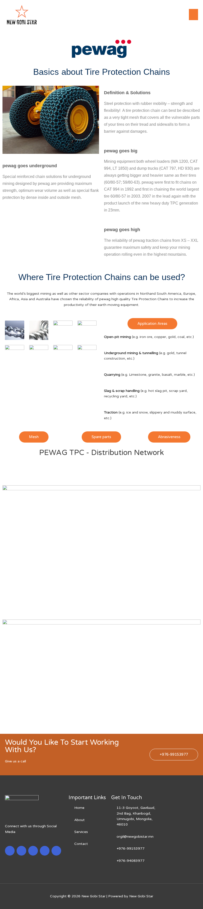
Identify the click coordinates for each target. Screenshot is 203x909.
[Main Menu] (193, 14)
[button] (152, 323)
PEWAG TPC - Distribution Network (101, 452)
